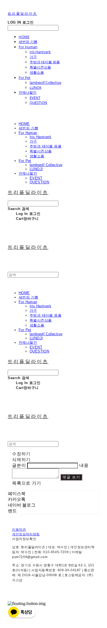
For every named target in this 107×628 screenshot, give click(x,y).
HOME (24, 36)
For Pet (24, 77)
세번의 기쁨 (28, 41)
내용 (84, 465)
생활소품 (37, 72)
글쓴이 (19, 465)
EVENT (35, 97)
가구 (33, 56)
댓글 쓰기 (71, 477)
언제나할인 (27, 92)
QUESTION (38, 102)
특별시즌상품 (40, 67)
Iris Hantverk (40, 51)
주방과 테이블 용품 (45, 61)
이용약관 (19, 530)
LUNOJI (35, 87)
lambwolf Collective (45, 82)
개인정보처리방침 (26, 534)
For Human (28, 46)
